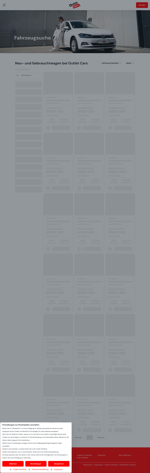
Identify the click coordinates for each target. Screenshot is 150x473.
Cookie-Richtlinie (19, 469)
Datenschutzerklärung (40, 469)
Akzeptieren (59, 464)
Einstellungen (35, 464)
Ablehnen (13, 464)
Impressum (58, 469)
